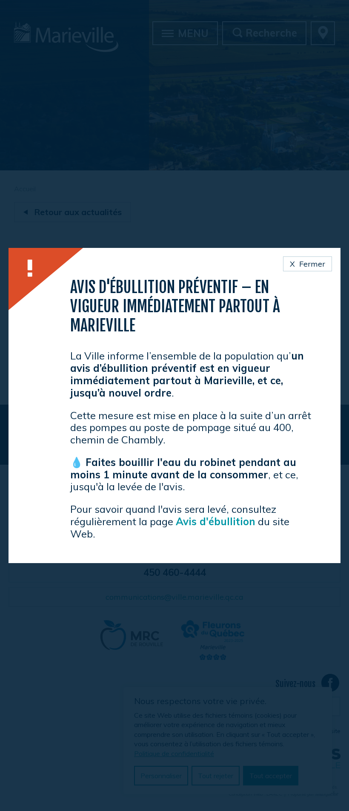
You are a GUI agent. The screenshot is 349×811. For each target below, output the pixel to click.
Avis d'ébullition (215, 521)
